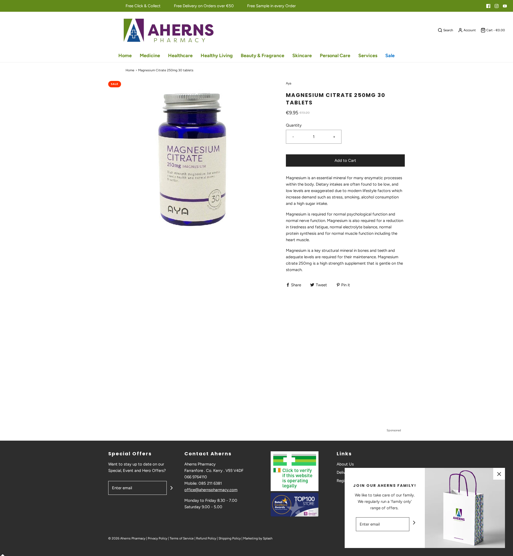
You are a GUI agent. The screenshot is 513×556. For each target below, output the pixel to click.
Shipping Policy (230, 538)
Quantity (294, 125)
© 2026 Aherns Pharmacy (126, 538)
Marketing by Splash (258, 538)
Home (125, 55)
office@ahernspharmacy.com (211, 489)
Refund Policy (206, 538)
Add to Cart (345, 160)
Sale (390, 55)
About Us (345, 464)
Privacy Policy (157, 538)
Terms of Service (182, 538)
